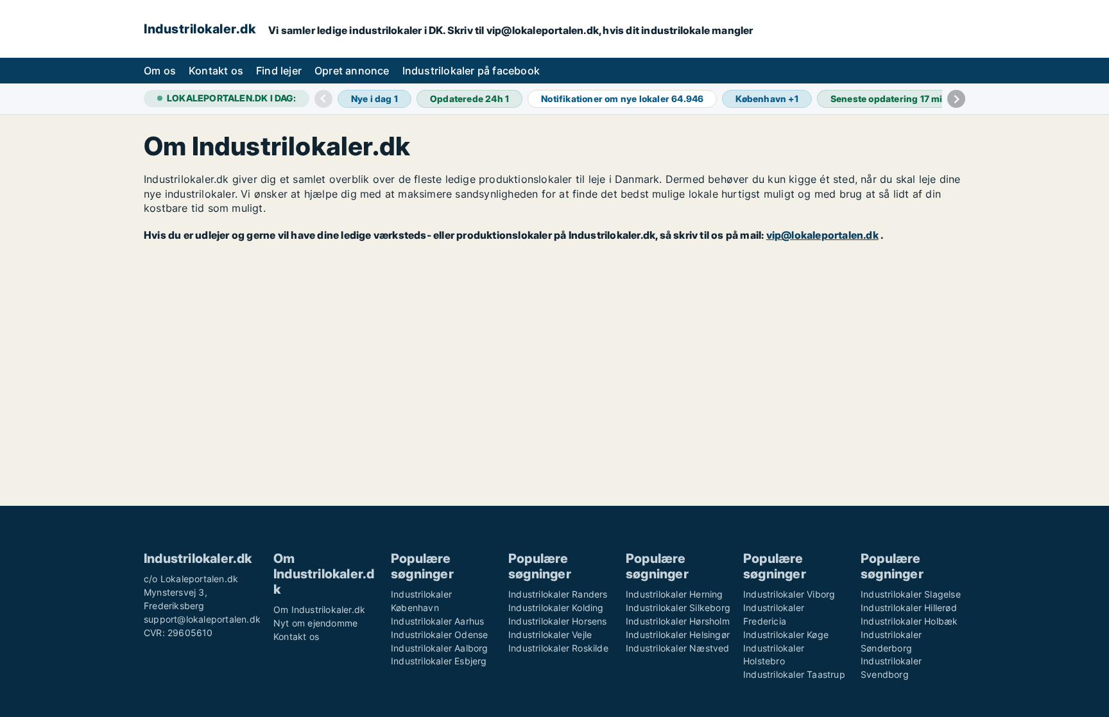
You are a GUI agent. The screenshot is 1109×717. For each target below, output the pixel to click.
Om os (160, 70)
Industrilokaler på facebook (471, 70)
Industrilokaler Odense (439, 634)
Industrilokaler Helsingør (678, 634)
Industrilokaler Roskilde (558, 648)
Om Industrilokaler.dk (319, 609)
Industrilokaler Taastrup (794, 674)
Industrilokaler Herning (674, 594)
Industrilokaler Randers (558, 594)
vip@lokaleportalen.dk (822, 235)
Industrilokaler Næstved (678, 648)
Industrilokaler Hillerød (909, 607)
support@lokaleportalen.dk (202, 619)
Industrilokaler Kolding (556, 607)
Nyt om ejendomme (315, 623)
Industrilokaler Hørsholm (678, 621)
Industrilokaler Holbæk (909, 621)
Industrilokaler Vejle (550, 634)
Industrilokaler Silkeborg (678, 607)
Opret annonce (352, 70)
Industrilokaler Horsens (557, 621)
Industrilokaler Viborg (789, 594)
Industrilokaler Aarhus (437, 621)
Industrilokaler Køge (786, 634)
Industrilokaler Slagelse (911, 594)
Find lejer (279, 70)
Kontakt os (216, 70)
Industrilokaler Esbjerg (439, 660)
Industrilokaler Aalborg (439, 648)
